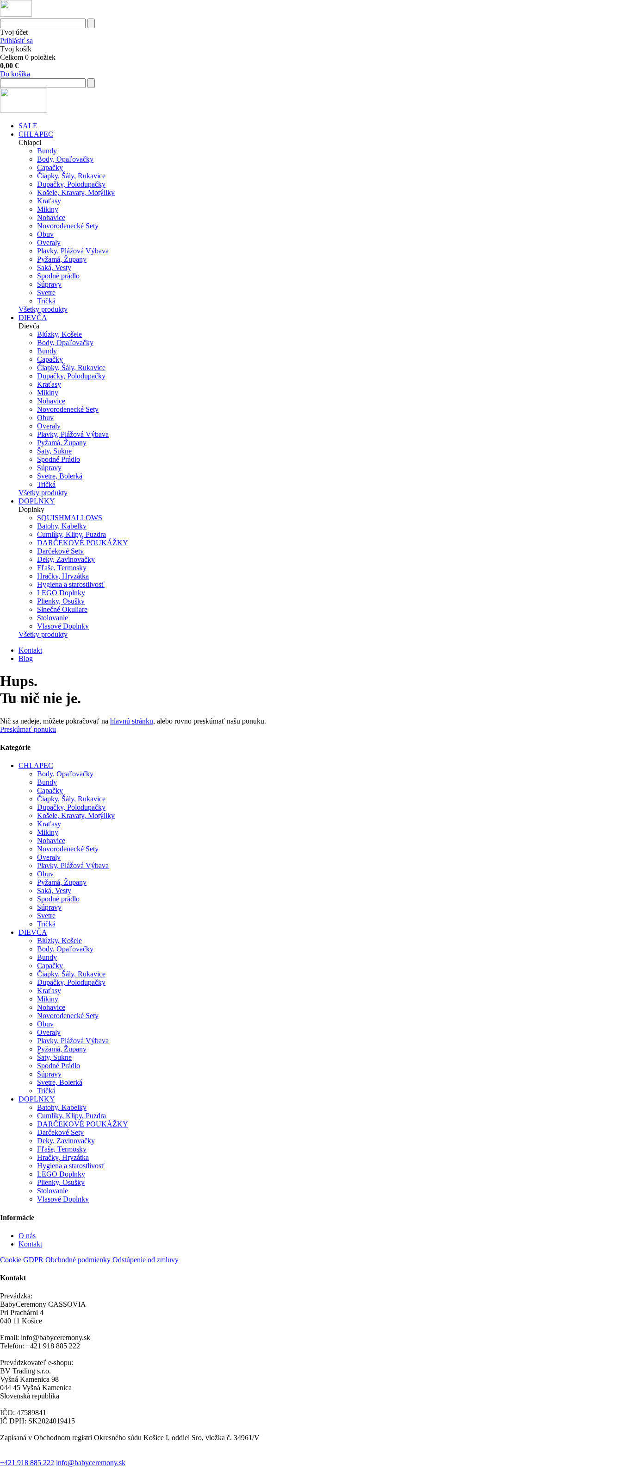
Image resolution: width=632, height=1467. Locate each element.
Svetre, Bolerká (59, 476)
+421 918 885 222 (27, 1463)
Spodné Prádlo (58, 459)
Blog (26, 658)
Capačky (50, 167)
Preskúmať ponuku (28, 729)
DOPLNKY (37, 501)
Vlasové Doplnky (63, 626)
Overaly (49, 242)
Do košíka (15, 74)
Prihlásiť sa (16, 40)
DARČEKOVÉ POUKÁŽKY (82, 543)
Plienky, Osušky (61, 601)
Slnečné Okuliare (62, 609)
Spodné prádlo (58, 276)
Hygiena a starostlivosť (71, 584)
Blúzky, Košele (59, 334)
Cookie (10, 1260)
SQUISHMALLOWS (69, 518)
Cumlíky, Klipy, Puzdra (71, 534)
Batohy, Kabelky (62, 526)
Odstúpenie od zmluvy (145, 1260)
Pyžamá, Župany (62, 259)
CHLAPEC (36, 134)
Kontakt (30, 650)
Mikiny (47, 209)
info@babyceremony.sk (90, 1463)
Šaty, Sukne (54, 451)
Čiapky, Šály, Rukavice (71, 176)
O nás (27, 1236)
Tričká (46, 301)
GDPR (33, 1260)
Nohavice (51, 217)
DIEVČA (33, 317)
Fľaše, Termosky (62, 568)
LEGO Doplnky (61, 593)
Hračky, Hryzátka (63, 576)
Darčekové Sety (60, 551)
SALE (28, 126)
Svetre (46, 292)
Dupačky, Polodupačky (71, 184)
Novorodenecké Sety (68, 226)
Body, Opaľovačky (65, 159)
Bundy (47, 151)
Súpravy (49, 284)
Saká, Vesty (54, 267)
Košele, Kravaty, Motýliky (76, 192)
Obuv (45, 234)
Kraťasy (49, 201)
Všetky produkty (43, 309)
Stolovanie (52, 618)
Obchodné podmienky (78, 1260)
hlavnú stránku (131, 721)
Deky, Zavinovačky (66, 559)
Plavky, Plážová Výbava (73, 251)
